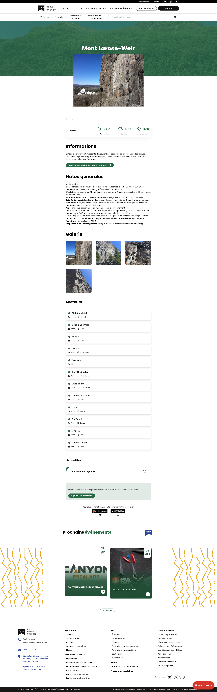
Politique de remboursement (124, 689)
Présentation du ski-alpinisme (125, 666)
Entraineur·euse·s (165, 638)
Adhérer (169, 8)
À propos (116, 634)
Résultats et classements (169, 642)
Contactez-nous (29, 649)
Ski (112, 630)
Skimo (114, 662)
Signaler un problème (81, 495)
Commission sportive (167, 661)
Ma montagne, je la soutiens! (79, 662)
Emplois (69, 642)
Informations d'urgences (83, 471)
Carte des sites (146, 8)
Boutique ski (117, 654)
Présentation (71, 658)
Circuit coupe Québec (167, 634)
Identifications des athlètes (170, 650)
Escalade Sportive (165, 630)
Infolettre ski (117, 658)
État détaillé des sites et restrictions (82, 666)
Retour (70, 119)
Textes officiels (73, 638)
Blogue (69, 650)
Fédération (70, 630)
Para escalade (164, 658)
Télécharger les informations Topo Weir (88, 165)
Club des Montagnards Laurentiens (125, 223)
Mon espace (144, 2)
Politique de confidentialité (146, 689)
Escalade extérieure (75, 654)
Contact (156, 2)
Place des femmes (166, 654)
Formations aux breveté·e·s (78, 678)
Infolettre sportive (165, 665)
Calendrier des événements (170, 646)
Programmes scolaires (122, 671)
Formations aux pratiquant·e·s (79, 674)
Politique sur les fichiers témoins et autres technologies (178, 689)
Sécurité (115, 642)
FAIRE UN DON (205, 685)
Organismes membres (76, 646)
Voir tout (107, 611)
